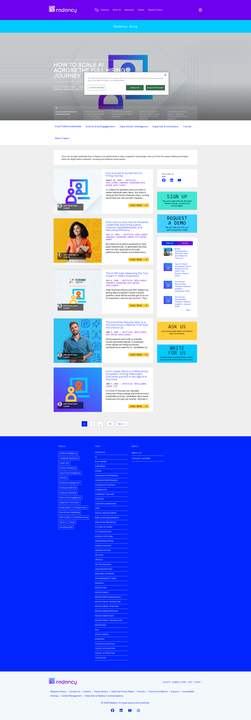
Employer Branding (67, 493)
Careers (141, 10)
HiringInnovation (104, 541)
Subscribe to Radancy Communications (104, 696)
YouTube (179, 180)
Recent (185, 243)
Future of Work (103, 527)
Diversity (63, 478)
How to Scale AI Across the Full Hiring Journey (90, 70)
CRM (97, 508)
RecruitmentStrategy (106, 611)
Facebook (164, 180)
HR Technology (103, 565)
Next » (122, 423)
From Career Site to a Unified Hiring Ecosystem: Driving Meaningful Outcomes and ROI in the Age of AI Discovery (127, 375)
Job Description (103, 569)
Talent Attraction (105, 653)
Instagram (138, 710)
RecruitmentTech (104, 616)
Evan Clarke (69, 87)
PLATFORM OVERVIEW (68, 126)
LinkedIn (172, 180)
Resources (129, 10)
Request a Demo (155, 10)
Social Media (102, 634)
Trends (187, 126)
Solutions (105, 10)
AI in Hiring (100, 462)
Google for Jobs (104, 537)
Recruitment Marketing (69, 512)
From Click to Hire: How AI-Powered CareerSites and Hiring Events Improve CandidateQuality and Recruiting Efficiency (127, 226)
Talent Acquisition (105, 648)
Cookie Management (71, 696)
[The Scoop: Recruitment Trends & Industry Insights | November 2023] (168, 285)
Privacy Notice (101, 692)
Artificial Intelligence (135, 235)
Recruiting (100, 588)
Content (99, 499)
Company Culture (104, 494)
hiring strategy (103, 546)
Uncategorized (65, 527)
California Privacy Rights (122, 692)
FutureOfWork (103, 532)
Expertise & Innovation (165, 126)
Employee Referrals (67, 488)
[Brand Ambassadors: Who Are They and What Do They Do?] (168, 252)
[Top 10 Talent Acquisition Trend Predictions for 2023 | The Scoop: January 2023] (168, 267)
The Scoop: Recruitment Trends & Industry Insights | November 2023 (183, 286)
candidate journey (105, 485)
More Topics (62, 138)
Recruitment (102, 593)
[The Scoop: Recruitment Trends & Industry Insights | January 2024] (168, 300)
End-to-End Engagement (100, 126)
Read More (136, 205)
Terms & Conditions (158, 692)
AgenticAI (100, 452)
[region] (126, 83)
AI (96, 457)
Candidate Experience (64, 89)
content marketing (105, 504)
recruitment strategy (107, 607)
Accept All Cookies (155, 87)
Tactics (62, 522)
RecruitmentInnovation (108, 597)
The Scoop (100, 658)
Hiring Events (65, 507)
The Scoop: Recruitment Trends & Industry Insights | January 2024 (183, 302)
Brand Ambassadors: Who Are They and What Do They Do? (181, 253)
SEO (97, 630)
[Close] (165, 75)
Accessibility (188, 692)
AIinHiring (100, 466)
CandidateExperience (106, 480)
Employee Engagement (69, 483)
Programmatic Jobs (105, 579)
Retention (100, 625)
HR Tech (99, 555)
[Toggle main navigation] (97, 10)
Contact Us (74, 692)
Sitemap (54, 696)
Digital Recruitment (105, 513)
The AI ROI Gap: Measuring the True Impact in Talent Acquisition (127, 274)
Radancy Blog (125, 26)
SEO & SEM (64, 517)
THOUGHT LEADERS (141, 458)
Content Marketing (67, 468)
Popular (169, 243)
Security (141, 692)
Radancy (99, 583)
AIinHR (98, 471)
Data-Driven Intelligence (134, 126)
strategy (99, 639)
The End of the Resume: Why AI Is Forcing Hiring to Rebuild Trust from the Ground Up (127, 325)
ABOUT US (136, 453)
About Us (117, 10)
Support (175, 692)
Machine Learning (104, 574)
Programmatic (80, 507)
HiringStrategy (103, 551)
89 (110, 423)
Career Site (133, 237)
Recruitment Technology (108, 620)
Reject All (135, 87)
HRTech (99, 560)
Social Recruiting (80, 517)
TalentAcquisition (105, 644)
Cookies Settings (96, 87)
